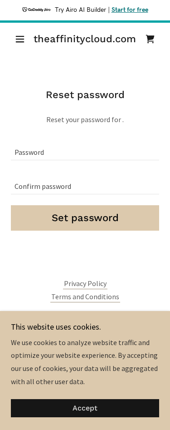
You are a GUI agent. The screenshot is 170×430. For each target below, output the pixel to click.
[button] (22, 39)
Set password (85, 217)
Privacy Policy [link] (85, 283)
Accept (85, 408)
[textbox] (85, 148)
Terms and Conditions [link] (85, 296)
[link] (85, 39)
